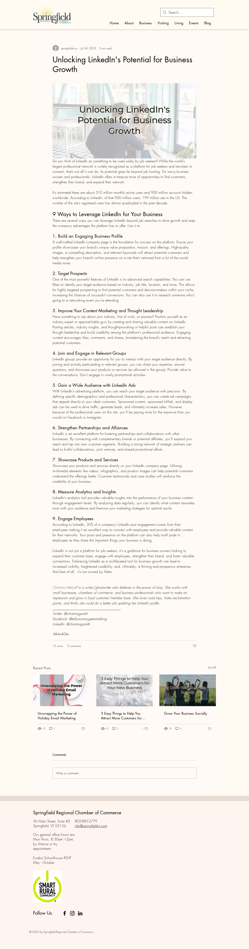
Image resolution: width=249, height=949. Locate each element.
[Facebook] (64, 913)
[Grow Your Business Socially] (187, 690)
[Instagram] (72, 913)
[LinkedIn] (80, 913)
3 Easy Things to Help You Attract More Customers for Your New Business (121, 715)
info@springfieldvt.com (91, 825)
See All (212, 667)
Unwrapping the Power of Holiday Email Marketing (57, 715)
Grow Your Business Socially (185, 713)
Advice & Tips (61, 633)
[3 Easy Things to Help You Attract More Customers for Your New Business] (124, 690)
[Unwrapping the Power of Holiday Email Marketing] (61, 690)
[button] (129, 23)
